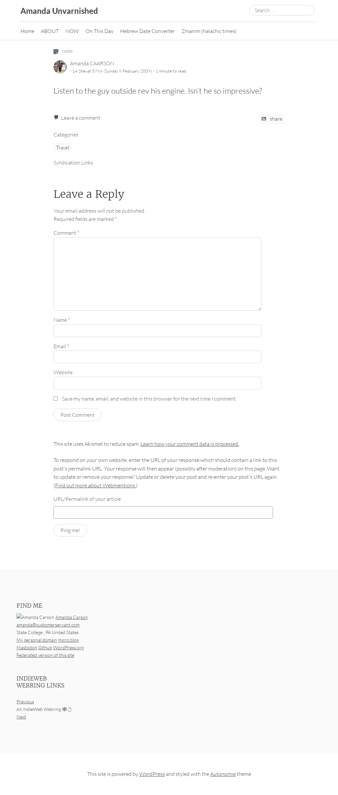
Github (45, 647)
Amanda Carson (71, 617)
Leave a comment (80, 117)
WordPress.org (68, 647)
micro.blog (68, 640)
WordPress (152, 774)
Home (27, 31)
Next (21, 716)
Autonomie (223, 774)
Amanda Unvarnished (59, 10)
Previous (25, 701)
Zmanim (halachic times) (209, 31)
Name (61, 320)
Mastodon (27, 647)
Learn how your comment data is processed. (190, 444)
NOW (72, 31)
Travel (62, 147)
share (275, 118)
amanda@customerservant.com (48, 624)
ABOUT (50, 31)
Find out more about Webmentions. (95, 485)
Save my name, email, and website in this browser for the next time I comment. (149, 398)
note (67, 50)
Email (61, 346)
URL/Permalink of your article (87, 499)
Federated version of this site (45, 655)
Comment (66, 232)
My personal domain (37, 640)
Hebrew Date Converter (147, 31)
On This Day (99, 31)
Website (63, 372)
